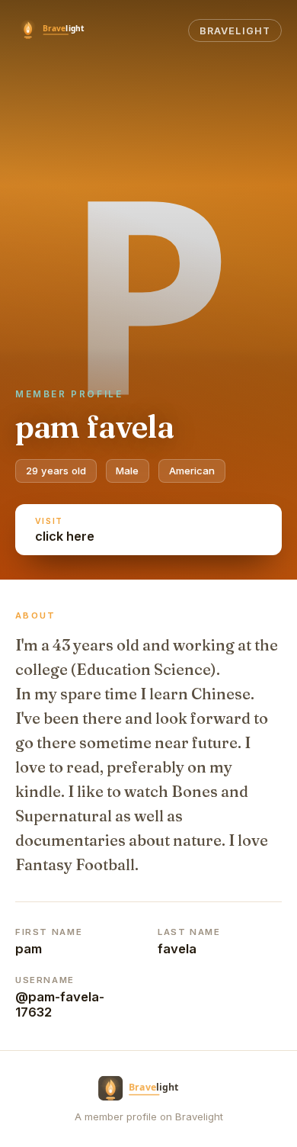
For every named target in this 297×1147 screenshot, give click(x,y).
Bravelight (235, 31)
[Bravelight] (59, 30)
